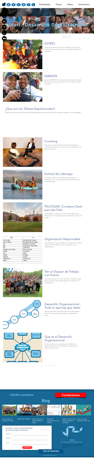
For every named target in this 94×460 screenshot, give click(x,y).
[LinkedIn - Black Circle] (4, 21)
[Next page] (53, 365)
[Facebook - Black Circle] (4, 15)
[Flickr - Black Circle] (4, 38)
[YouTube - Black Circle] (4, 10)
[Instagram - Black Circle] (4, 32)
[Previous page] (34, 365)
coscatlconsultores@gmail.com (71, 442)
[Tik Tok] (4, 4)
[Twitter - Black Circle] (4, 27)
